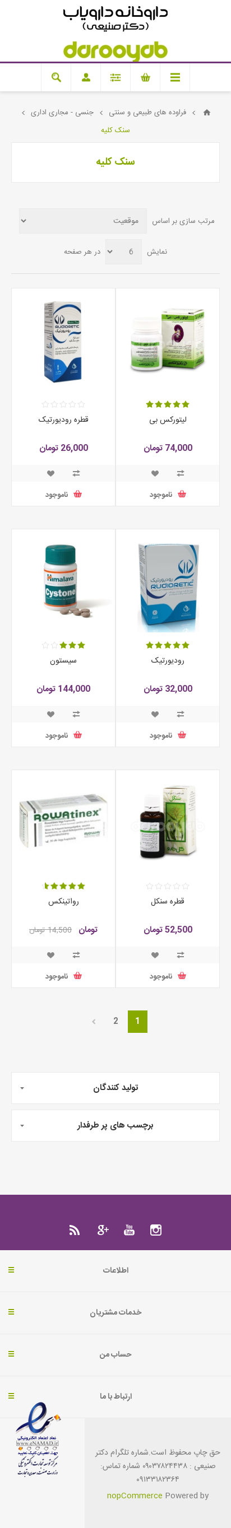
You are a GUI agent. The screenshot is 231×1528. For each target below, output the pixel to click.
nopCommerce (135, 1496)
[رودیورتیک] (167, 580)
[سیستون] (63, 580)
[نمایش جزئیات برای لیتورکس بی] (167, 340)
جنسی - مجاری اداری (62, 112)
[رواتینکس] (63, 821)
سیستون (63, 661)
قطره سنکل (167, 902)
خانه (206, 113)
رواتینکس (63, 902)
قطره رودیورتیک (64, 420)
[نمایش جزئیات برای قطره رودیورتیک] (63, 340)
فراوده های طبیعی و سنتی (147, 112)
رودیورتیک (167, 661)
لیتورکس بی (168, 420)
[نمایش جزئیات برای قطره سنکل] (167, 821)
